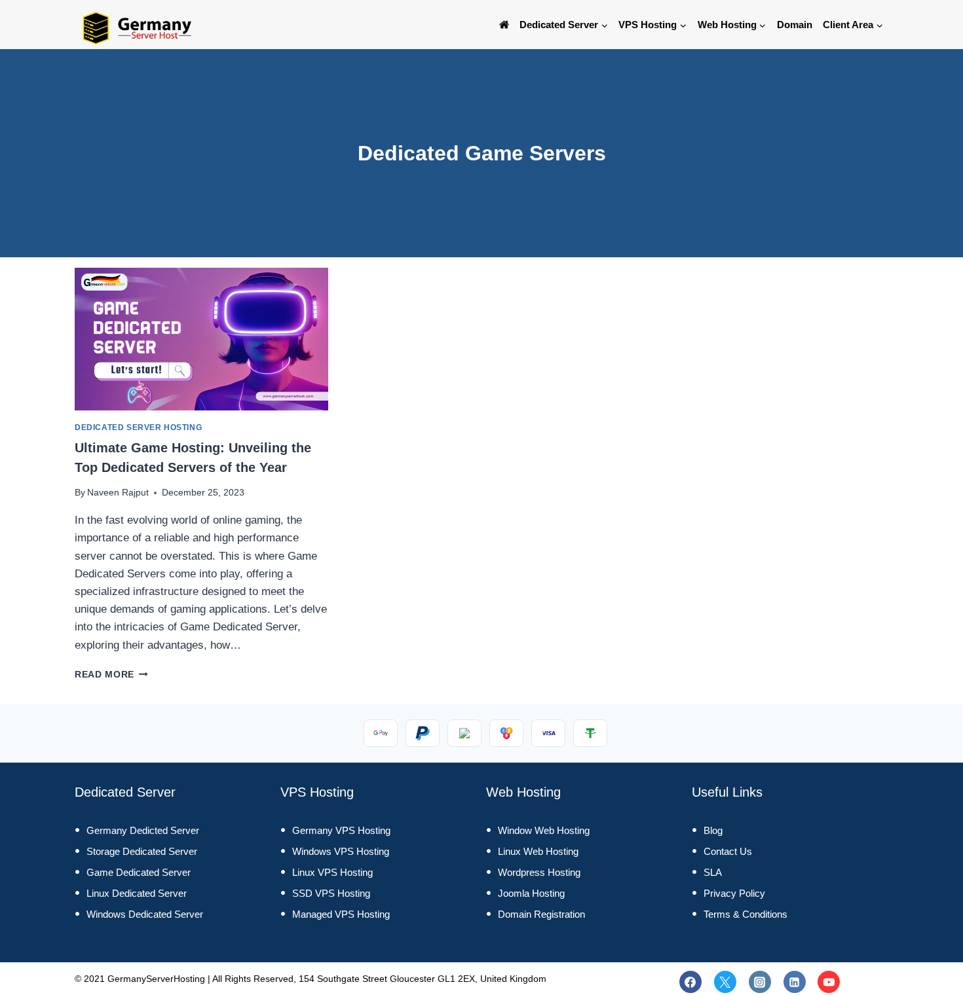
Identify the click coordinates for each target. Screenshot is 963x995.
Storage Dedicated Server (141, 851)
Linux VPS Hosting (332, 872)
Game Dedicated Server (138, 872)
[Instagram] (760, 982)
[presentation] (201, 339)
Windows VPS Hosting (340, 851)
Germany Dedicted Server (142, 830)
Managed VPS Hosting (341, 914)
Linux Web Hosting (538, 851)
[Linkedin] (795, 982)
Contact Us (728, 851)
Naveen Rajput (118, 492)
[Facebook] (690, 982)
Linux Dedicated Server (136, 893)
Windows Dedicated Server (144, 914)
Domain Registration (541, 914)
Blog (713, 830)
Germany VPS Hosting (341, 830)
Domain (794, 24)
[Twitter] (725, 982)
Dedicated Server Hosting (138, 427)
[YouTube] (829, 982)
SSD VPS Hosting (331, 893)
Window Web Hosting (544, 830)
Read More (111, 674)
